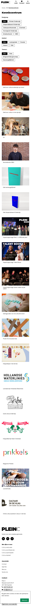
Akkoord (24, 600)
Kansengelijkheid (8, 60)
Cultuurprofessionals (9, 27)
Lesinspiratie (13, 42)
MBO (16, 34)
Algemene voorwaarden (9, 604)
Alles (4, 21)
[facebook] (12, 538)
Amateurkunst (7, 34)
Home (3, 8)
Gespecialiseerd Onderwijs (11, 24)
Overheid (22, 27)
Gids (12, 45)
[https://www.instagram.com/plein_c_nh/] (7, 538)
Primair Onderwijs (14, 21)
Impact (5, 45)
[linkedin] (3, 538)
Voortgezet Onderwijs (10, 31)
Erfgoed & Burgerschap (10, 56)
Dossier (22, 42)
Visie (10, 53)
